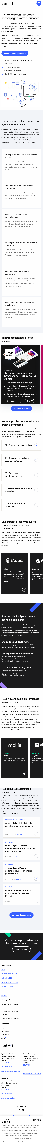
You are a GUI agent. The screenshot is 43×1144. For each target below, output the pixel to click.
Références (5, 1031)
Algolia (35, 756)
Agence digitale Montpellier (11, 1071)
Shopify (35, 569)
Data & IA (5, 1015)
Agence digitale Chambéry (32, 1073)
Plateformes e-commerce (10, 1004)
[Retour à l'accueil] (7, 4)
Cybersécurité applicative (10, 1018)
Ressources (5, 1035)
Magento (8, 569)
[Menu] (39, 3)
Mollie (6, 756)
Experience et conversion (10, 1011)
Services (4, 995)
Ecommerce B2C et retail (10, 982)
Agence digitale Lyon (9, 1098)
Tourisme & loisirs (7, 987)
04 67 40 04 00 (7, 1063)
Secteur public (6, 991)
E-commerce (20, 820)
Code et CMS (9, 820)
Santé (3, 969)
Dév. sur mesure (7, 1008)
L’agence (5, 1028)
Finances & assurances (9, 974)
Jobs (3, 1038)
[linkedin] (19, 1110)
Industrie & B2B (7, 978)
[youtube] (23, 1110)
